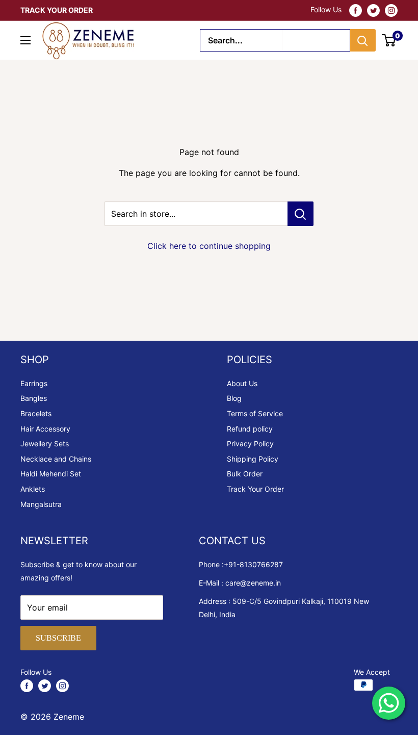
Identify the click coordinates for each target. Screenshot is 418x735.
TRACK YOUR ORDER (56, 10)
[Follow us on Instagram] (391, 10)
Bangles (33, 398)
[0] (389, 40)
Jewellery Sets (44, 443)
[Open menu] (25, 40)
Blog (234, 398)
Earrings (33, 383)
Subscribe (58, 637)
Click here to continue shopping (209, 246)
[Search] (363, 40)
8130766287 (261, 564)
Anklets (32, 489)
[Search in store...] (301, 213)
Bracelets (35, 413)
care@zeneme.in (253, 582)
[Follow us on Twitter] (373, 10)
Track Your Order (255, 489)
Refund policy (250, 428)
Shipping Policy (252, 458)
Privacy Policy (250, 443)
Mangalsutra (41, 504)
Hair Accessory (45, 428)
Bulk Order (245, 473)
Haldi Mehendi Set (50, 473)
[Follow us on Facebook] (355, 10)
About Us (242, 383)
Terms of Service (255, 413)
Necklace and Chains (55, 458)
